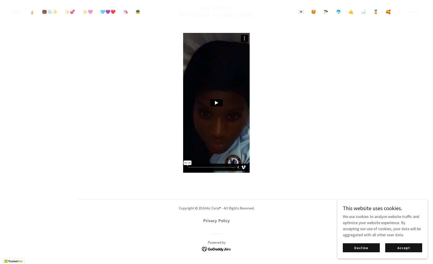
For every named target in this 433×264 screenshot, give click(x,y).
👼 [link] (137, 11)
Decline (361, 248)
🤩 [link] (313, 11)
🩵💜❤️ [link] (108, 11)
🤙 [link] (351, 11)
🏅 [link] (375, 11)
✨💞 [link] (70, 11)
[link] (216, 15)
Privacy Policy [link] (216, 220)
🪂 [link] (326, 11)
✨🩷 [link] (87, 11)
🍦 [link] (32, 11)
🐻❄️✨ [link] (50, 11)
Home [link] (16, 11)
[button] (415, 12)
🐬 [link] (338, 11)
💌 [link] (301, 11)
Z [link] (399, 11)
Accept (403, 248)
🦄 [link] (125, 11)
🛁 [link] (363, 11)
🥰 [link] (388, 11)
